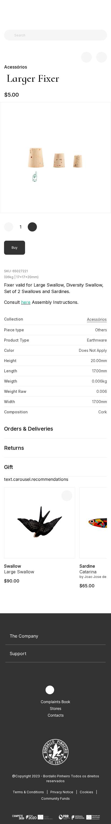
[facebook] (37, 690)
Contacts (56, 715)
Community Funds (55, 798)
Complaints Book (55, 701)
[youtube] (62, 690)
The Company (24, 636)
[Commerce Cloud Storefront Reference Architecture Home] (54, 13)
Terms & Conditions (28, 792)
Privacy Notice (61, 792)
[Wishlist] (66, 495)
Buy (15, 248)
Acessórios (15, 67)
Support (18, 653)
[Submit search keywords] (9, 35)
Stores (55, 708)
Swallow (12, 566)
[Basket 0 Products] (105, 13)
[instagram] (50, 690)
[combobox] (58, 35)
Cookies (86, 792)
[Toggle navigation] (7, 13)
